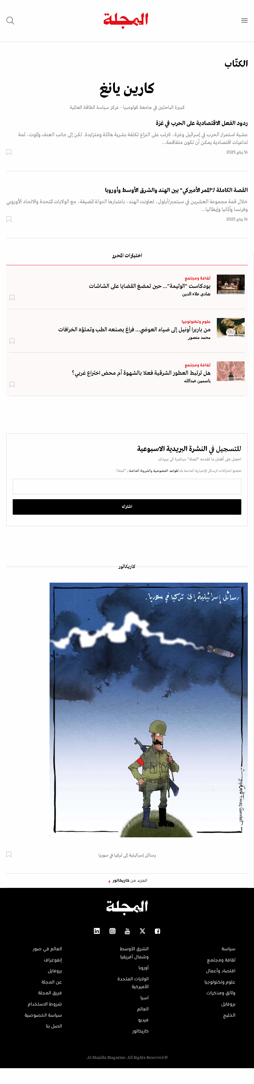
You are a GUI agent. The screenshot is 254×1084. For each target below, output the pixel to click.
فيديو (143, 1020)
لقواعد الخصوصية (165, 471)
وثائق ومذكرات (220, 993)
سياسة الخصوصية (43, 1015)
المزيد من (130, 881)
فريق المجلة (50, 993)
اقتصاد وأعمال (220, 971)
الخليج (229, 1015)
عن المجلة (52, 982)
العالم (143, 1009)
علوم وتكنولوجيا (196, 322)
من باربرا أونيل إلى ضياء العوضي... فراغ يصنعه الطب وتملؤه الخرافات (134, 330)
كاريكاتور (127, 567)
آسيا (144, 998)
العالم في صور (47, 949)
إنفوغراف (53, 960)
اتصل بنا (54, 1026)
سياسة (228, 949)
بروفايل (228, 1004)
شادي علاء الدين (196, 294)
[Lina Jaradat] (231, 371)
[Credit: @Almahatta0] (231, 284)
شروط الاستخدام (45, 1004)
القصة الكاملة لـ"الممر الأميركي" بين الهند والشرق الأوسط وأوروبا (176, 190)
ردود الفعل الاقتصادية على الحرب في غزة (202, 123)
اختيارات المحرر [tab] (127, 256)
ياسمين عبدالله (197, 381)
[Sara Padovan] (231, 328)
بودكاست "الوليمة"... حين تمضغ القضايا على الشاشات (150, 286)
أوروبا (143, 967)
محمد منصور (199, 337)
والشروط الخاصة (140, 471)
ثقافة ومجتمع (198, 278)
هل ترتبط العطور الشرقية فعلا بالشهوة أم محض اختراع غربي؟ (141, 373)
